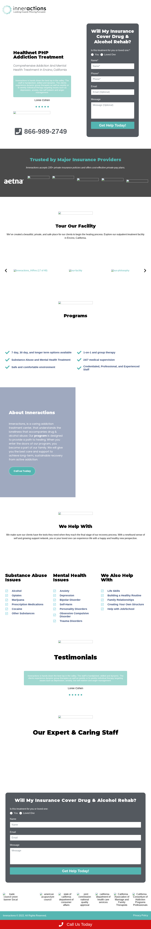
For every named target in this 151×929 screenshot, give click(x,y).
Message (96, 99)
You (97, 54)
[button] (6, 270)
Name (13, 819)
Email (94, 86)
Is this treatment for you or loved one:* (110, 50)
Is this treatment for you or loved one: (29, 809)
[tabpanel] (42, 88)
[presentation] (36, 106)
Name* (94, 60)
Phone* (95, 73)
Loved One (110, 54)
